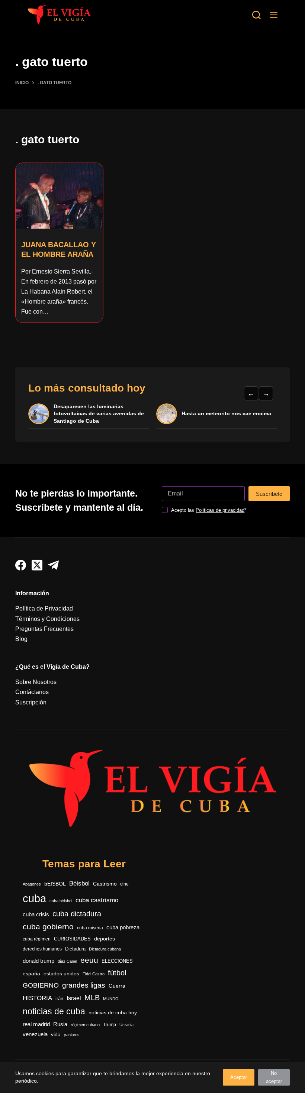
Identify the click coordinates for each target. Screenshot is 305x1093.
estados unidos (61, 973)
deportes (104, 939)
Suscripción (30, 702)
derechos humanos (42, 949)
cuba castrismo (97, 900)
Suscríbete (269, 494)
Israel (74, 998)
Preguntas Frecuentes (44, 629)
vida (56, 1034)
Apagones (32, 884)
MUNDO (111, 999)
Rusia (60, 1024)
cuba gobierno (48, 926)
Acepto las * (208, 510)
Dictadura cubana (105, 949)
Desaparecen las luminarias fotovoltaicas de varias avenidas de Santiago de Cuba (99, 413)
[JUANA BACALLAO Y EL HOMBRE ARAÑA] (59, 195)
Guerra (117, 986)
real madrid (36, 1024)
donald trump (38, 961)
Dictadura (75, 949)
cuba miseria (90, 927)
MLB (92, 998)
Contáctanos (32, 692)
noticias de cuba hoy (113, 1012)
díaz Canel (67, 961)
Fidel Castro (94, 974)
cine (124, 884)
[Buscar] (256, 15)
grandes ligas (83, 985)
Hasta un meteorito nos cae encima (226, 413)
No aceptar (274, 1077)
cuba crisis (36, 914)
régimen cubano (85, 1024)
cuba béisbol (60, 901)
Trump (109, 1024)
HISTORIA (37, 998)
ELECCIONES (117, 961)
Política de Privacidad (44, 608)
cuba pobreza (122, 927)
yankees (72, 1035)
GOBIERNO (41, 985)
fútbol (117, 973)
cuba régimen (37, 938)
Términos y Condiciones (47, 619)
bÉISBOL (55, 884)
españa (31, 973)
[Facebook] (20, 565)
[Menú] (273, 15)
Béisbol (79, 883)
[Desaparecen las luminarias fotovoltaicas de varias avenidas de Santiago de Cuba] (38, 413)
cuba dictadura (76, 914)
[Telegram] (53, 565)
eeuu (89, 960)
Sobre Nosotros (36, 682)
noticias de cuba (54, 1011)
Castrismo (105, 884)
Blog (21, 639)
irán (59, 998)
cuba (34, 898)
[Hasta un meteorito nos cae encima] (166, 413)
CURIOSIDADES (72, 939)
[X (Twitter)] (37, 565)
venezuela (35, 1034)
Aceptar (238, 1077)
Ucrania (126, 1024)
